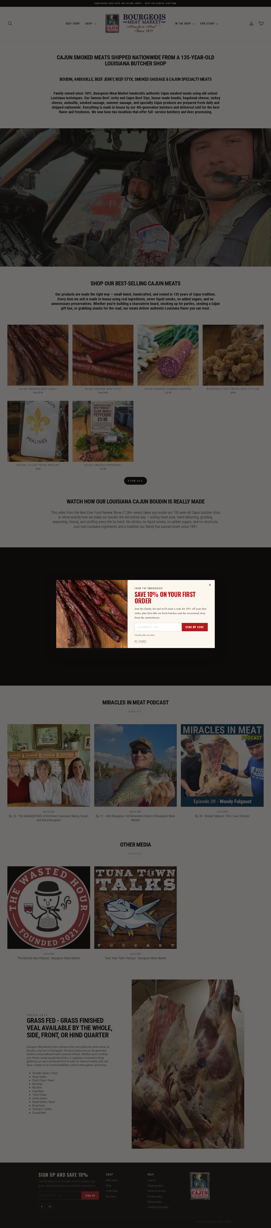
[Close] (210, 585)
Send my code (194, 627)
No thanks (141, 641)
